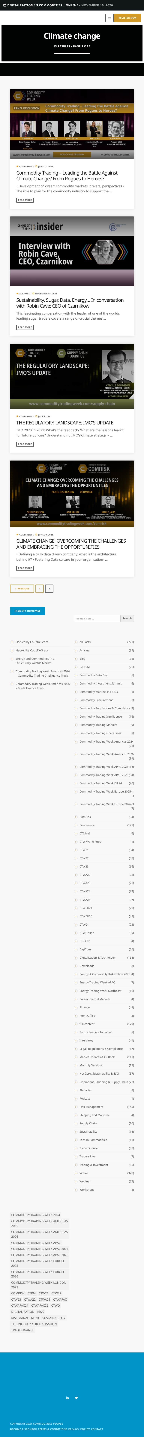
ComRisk (85, 817)
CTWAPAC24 (19, 1305)
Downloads (87, 966)
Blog (83, 659)
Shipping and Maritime (95, 1115)
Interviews (86, 1040)
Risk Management (91, 1107)
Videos (84, 1173)
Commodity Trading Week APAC (36, 1243)
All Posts (25, 293)
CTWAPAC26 (39, 1305)
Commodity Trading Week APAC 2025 (104, 767)
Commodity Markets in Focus (99, 692)
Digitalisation (22, 1312)
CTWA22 (85, 875)
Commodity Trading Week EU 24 (101, 783)
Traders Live (87, 1156)
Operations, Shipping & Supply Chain (104, 1082)
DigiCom (85, 949)
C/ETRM (85, 667)
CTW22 (84, 858)
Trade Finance (89, 1148)
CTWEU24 (86, 908)
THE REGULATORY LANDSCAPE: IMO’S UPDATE (64, 422)
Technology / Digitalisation (34, 1324)
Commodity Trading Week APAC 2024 (39, 1249)
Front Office (87, 1016)
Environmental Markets (95, 999)
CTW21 (84, 850)
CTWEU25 (86, 916)
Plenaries (86, 1090)
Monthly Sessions (91, 1065)
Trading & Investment (94, 1165)
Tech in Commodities (93, 1140)
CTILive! (85, 833)
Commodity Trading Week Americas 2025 (39, 1223)
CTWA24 (85, 891)
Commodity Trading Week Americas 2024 (107, 741)
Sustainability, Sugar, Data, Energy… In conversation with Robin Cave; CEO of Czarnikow (70, 302)
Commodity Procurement (96, 700)
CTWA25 (85, 900)
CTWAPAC (60, 1299)
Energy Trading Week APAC (97, 982)
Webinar (85, 1181)
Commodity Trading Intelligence (101, 716)
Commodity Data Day (94, 675)
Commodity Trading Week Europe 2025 (105, 791)
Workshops (87, 1190)
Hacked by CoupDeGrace (32, 642)
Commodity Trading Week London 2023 (38, 1284)
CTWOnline (87, 933)
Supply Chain (88, 1123)
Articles (84, 650)
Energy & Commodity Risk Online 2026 (105, 974)
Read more (25, 200)
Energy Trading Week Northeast (101, 991)
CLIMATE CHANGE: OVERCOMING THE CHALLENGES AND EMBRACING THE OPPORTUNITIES (71, 543)
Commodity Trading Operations (100, 733)
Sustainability (88, 1132)
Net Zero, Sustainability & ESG (99, 1073)
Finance (85, 1007)
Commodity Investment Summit (101, 683)
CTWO (84, 924)
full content (87, 1024)
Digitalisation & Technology (98, 958)
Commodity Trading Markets (98, 725)
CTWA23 (85, 883)
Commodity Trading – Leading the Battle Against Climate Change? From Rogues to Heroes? (67, 175)
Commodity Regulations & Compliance (105, 708)
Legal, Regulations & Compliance (101, 1049)
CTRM (32, 1293)
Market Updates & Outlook (97, 1057)
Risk (40, 1312)
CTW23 (84, 866)
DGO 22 (85, 941)
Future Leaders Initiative (96, 1032)
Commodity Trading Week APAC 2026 (104, 775)
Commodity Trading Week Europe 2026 (105, 804)
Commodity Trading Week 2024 (35, 1215)
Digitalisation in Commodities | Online (58, 5)
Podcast (85, 1098)
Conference (26, 166)
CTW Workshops (90, 842)
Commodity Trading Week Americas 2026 (107, 754)
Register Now (127, 17)
